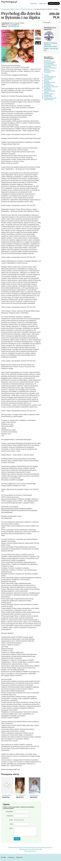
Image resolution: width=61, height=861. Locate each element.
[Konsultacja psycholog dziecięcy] (7, 785)
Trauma (25, 847)
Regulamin (19, 857)
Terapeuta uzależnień (51, 87)
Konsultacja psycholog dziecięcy (7, 795)
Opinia (11, 828)
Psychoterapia (38, 849)
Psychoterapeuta (49, 62)
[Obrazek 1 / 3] (17, 46)
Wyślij (17, 839)
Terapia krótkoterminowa (49, 81)
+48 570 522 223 (13, 26)
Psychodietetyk (49, 64)
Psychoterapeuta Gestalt (49, 91)
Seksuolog (47, 66)
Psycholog (47, 61)
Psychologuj (27, 851)
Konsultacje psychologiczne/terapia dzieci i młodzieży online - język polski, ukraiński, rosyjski (35, 795)
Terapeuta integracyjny (48, 88)
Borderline (10, 847)
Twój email (10, 815)
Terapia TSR (48, 97)
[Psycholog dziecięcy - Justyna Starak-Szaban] (21, 785)
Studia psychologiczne (47, 847)
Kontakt (3, 857)
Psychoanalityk (48, 94)
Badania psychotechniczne (49, 70)
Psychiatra (47, 72)
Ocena (11, 820)
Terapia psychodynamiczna (50, 75)
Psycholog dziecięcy (50, 65)
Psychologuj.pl (9, 2)
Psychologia (31, 849)
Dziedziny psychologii (37, 847)
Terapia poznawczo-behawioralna (50, 98)
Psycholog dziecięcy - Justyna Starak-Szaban (21, 795)
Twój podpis (9, 811)
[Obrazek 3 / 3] (38, 45)
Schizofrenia (20, 847)
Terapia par (47, 95)
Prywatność (33, 851)
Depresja (15, 847)
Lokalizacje (11, 857)
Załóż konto (42, 3)
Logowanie (33, 3)
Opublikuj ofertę (54, 3)
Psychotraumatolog (50, 68)
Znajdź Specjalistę (23, 849)
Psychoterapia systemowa (48, 78)
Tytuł (11, 824)
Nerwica (29, 847)
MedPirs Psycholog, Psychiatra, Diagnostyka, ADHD (50, 44)
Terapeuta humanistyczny (48, 84)
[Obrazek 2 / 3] (38, 40)
